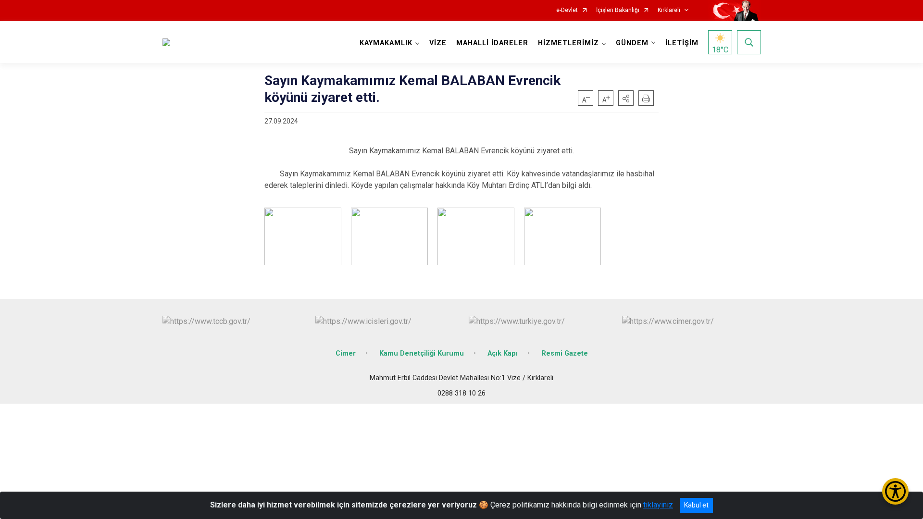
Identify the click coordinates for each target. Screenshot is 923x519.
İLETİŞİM (681, 43)
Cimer (346, 353)
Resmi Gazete (564, 353)
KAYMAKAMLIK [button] (386, 43)
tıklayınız (658, 504)
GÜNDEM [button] (632, 43)
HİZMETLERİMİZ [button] (568, 43)
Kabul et (696, 505)
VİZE (438, 43)
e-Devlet (567, 10)
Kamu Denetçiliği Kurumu (421, 353)
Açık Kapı (502, 353)
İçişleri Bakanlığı (617, 10)
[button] (626, 98)
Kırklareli (669, 10)
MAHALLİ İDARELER (492, 43)
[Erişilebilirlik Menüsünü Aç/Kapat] (895, 491)
